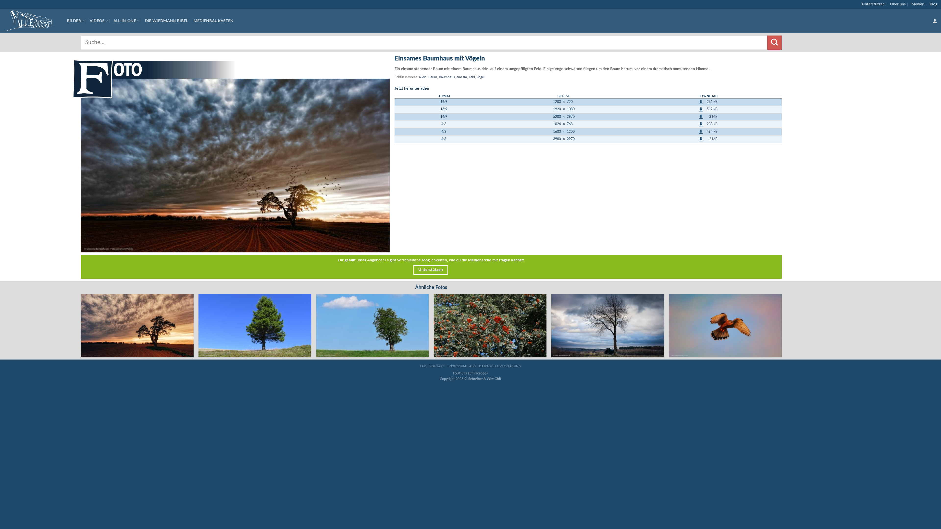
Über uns (898, 4)
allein (423, 77)
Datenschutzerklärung (500, 366)
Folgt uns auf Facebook (470, 373)
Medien (917, 4)
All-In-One (124, 21)
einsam (462, 77)
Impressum (456, 366)
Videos (97, 21)
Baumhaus (447, 77)
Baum (432, 77)
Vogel (480, 77)
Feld (472, 77)
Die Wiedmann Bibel (166, 21)
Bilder (74, 21)
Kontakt (437, 366)
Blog (933, 4)
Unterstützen (873, 4)
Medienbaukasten (214, 21)
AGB (472, 366)
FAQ (423, 366)
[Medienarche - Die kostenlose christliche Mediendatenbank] (32, 21)
